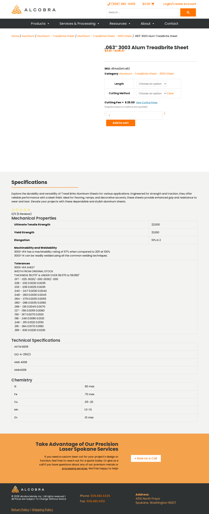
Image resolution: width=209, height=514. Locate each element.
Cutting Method (119, 93)
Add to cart (121, 123)
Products (38, 23)
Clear (170, 93)
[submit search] (188, 12)
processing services (74, 468)
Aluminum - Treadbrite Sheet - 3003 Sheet (104, 36)
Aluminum (28, 36)
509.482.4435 (100, 496)
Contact (171, 23)
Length (119, 84)
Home (15, 36)
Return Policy (20, 510)
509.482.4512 (95, 501)
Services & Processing (78, 23)
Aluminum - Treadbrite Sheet (56, 36)
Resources (118, 23)
